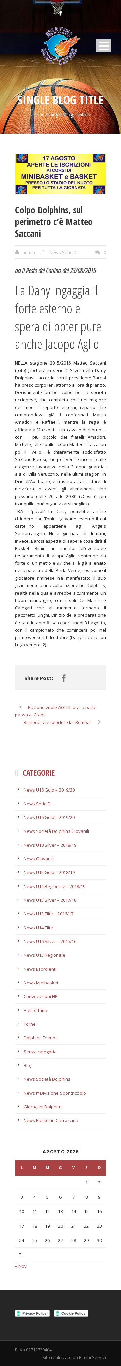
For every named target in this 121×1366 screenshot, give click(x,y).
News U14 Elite (38, 928)
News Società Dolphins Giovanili (56, 831)
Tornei (30, 1024)
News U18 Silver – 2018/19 (50, 845)
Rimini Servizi (92, 1357)
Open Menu (103, 45)
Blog (28, 1065)
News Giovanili (39, 859)
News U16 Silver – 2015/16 (50, 941)
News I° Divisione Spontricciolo (55, 1093)
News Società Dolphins (47, 1079)
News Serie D (63, 252)
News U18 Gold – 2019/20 (49, 790)
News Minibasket (41, 983)
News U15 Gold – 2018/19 (49, 872)
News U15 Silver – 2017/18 (50, 900)
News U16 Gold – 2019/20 (49, 817)
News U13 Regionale (44, 955)
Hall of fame (36, 1010)
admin (28, 252)
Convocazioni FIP (41, 996)
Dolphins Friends (41, 1038)
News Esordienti (40, 969)
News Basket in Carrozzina (51, 1120)
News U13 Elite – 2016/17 (48, 914)
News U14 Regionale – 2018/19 (54, 886)
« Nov (21, 1266)
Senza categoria (40, 1052)
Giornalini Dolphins (43, 1107)
